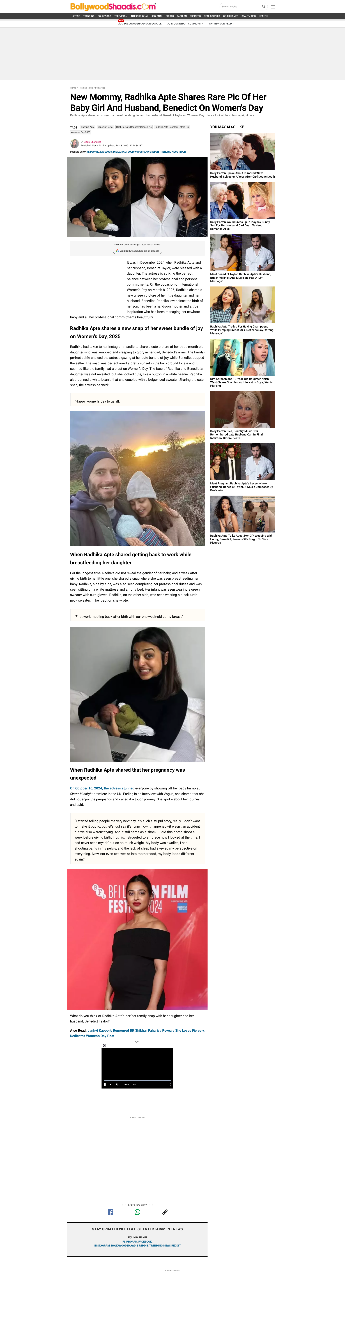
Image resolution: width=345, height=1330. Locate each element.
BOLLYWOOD (104, 16)
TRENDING (89, 16)
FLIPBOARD (93, 151)
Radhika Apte (88, 127)
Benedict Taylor (105, 127)
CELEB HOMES (230, 16)
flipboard (130, 1241)
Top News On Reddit (221, 23)
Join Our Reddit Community (185, 23)
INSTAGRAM (119, 151)
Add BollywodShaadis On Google (140, 23)
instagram (102, 1245)
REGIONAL (157, 16)
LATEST (76, 16)
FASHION (182, 16)
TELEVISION (120, 16)
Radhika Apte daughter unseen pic (134, 127)
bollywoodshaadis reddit (129, 1245)
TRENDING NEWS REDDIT (173, 151)
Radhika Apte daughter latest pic (172, 127)
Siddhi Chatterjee (92, 142)
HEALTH (263, 16)
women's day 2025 (80, 132)
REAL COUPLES (212, 16)
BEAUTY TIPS (249, 16)
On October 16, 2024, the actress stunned (102, 788)
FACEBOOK (106, 151)
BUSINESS (195, 16)
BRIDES (170, 16)
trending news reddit (165, 1245)
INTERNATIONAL (139, 16)
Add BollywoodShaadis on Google (139, 250)
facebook (145, 1241)
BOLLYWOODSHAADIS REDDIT (143, 151)
